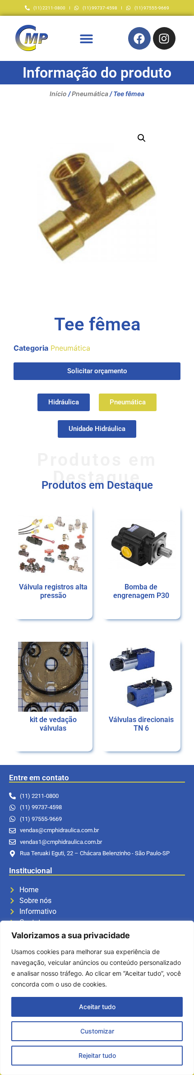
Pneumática (90, 93)
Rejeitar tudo (97, 1055)
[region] (97, 998)
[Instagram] (164, 38)
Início (58, 93)
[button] (86, 38)
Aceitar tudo (97, 1006)
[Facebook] (139, 38)
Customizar (97, 1031)
